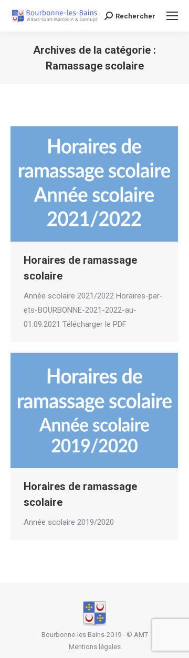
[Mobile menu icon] (172, 15)
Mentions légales (95, 647)
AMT (141, 635)
